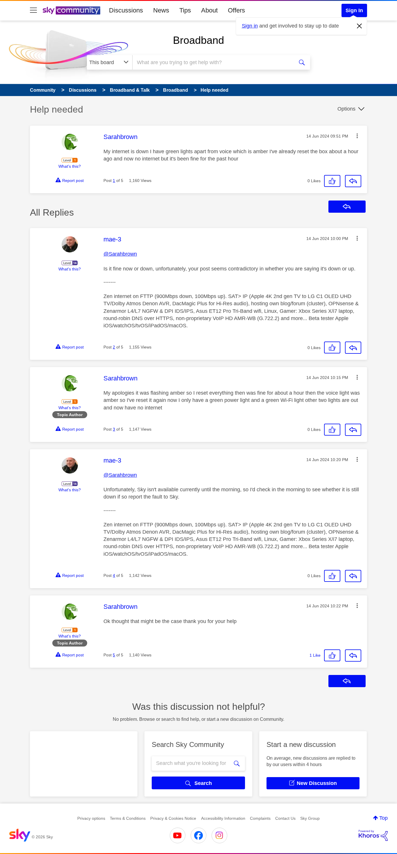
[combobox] (212, 62)
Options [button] (346, 109)
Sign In (354, 10)
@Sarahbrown (120, 254)
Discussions (126, 10)
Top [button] (383, 818)
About (209, 10)
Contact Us (285, 818)
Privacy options (91, 818)
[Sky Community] (71, 10)
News (161, 10)
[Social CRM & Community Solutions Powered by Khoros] (373, 835)
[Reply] (353, 181)
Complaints (260, 818)
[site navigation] (33, 10)
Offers (236, 10)
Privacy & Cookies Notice (173, 818)
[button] (357, 136)
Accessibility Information (223, 818)
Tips (185, 10)
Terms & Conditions (128, 818)
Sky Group (310, 818)
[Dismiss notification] (359, 26)
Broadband (198, 40)
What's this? (69, 166)
